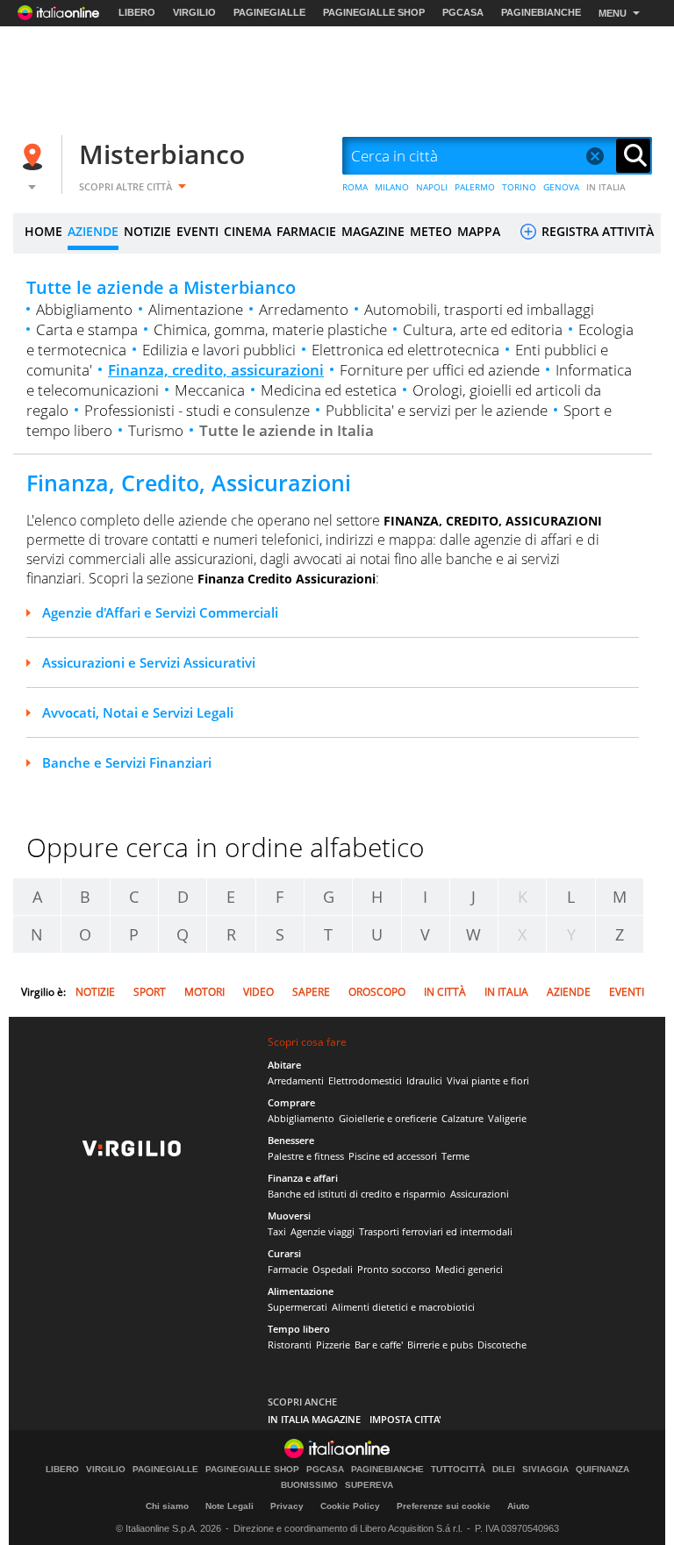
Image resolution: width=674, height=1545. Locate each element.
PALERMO (475, 187)
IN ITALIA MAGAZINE (314, 1419)
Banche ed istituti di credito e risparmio (357, 1193)
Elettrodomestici (365, 1080)
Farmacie (288, 1269)
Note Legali (229, 1506)
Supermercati (297, 1306)
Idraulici (424, 1080)
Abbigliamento (84, 309)
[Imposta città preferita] (35, 156)
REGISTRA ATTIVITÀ (596, 231)
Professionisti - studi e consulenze (197, 410)
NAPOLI (432, 187)
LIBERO (136, 12)
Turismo (155, 430)
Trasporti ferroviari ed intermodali (436, 1231)
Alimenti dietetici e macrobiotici (403, 1306)
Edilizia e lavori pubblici (219, 350)
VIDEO (258, 991)
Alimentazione (195, 309)
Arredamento (303, 309)
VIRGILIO (194, 12)
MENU (613, 13)
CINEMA (247, 231)
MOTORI (204, 991)
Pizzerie (333, 1344)
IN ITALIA (606, 187)
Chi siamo (167, 1506)
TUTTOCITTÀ (458, 1469)
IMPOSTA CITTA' (405, 1419)
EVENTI (197, 231)
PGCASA (463, 12)
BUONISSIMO (309, 1485)
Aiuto (518, 1506)
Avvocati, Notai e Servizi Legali (137, 712)
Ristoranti (290, 1344)
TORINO (519, 187)
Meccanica (210, 390)
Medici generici (469, 1269)
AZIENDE (93, 231)
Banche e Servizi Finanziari (127, 762)
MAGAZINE (373, 231)
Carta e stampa (87, 329)
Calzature (462, 1118)
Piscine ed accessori (392, 1155)
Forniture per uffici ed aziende (440, 370)
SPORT (149, 991)
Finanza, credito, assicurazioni (216, 370)
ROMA (355, 187)
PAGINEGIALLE (269, 12)
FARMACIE (306, 231)
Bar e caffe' (379, 1344)
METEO (431, 231)
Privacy (287, 1506)
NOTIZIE (147, 231)
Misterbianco (162, 154)
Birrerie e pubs (440, 1344)
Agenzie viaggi (322, 1231)
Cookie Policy (350, 1506)
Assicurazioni (479, 1193)
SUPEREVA (369, 1485)
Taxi (277, 1231)
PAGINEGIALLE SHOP (374, 12)
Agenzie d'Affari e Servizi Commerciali (160, 612)
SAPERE (311, 991)
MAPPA (478, 231)
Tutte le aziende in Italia (286, 430)
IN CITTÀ (445, 991)
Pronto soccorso (394, 1269)
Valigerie (507, 1118)
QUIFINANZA (602, 1469)
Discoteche (502, 1344)
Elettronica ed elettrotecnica (405, 350)
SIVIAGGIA (545, 1469)
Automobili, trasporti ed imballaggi (479, 309)
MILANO (392, 187)
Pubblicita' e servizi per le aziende (437, 410)
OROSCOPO (376, 991)
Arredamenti (296, 1080)
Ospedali (332, 1269)
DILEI (503, 1469)
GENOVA (561, 187)
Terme (455, 1155)
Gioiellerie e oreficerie (388, 1118)
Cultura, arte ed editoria (483, 329)
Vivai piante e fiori (488, 1080)
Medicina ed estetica (329, 390)
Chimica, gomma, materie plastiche (270, 329)
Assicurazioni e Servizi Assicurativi (148, 662)
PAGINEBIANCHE (541, 12)
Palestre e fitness (306, 1155)
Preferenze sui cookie (444, 1506)
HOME (43, 231)
